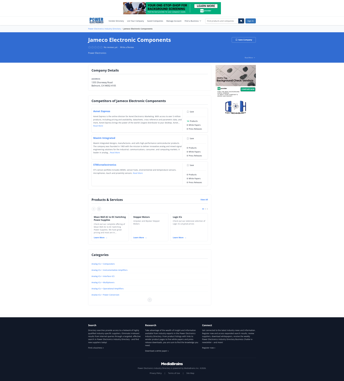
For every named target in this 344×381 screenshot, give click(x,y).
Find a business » (96, 347)
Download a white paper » (157, 351)
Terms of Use (174, 373)
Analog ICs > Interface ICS (103, 276)
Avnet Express (101, 111)
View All (204, 199)
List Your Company (135, 21)
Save (192, 111)
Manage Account (173, 21)
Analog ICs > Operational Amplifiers (108, 288)
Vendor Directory (116, 21)
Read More (98, 125)
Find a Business (192, 21)
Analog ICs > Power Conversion (105, 294)
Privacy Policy (156, 373)
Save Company (245, 39)
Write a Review (127, 47)
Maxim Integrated (104, 138)
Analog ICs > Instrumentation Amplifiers (110, 270)
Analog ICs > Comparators (103, 264)
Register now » (208, 347)
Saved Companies (155, 21)
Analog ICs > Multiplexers (103, 282)
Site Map (190, 373)
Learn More (99, 237)
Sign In (251, 21)
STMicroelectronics (104, 164)
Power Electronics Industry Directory (104, 28)
